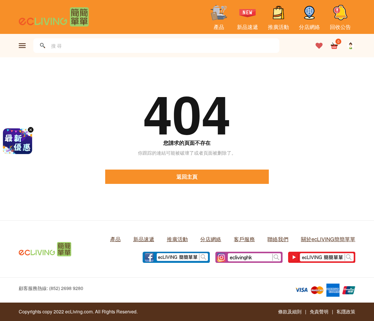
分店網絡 (309, 26)
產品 (219, 26)
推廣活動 (278, 26)
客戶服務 (244, 239)
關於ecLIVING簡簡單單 (328, 239)
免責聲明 (319, 311)
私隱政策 (346, 311)
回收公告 (340, 26)
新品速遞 (247, 26)
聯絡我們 (277, 239)
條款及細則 (290, 311)
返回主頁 (187, 176)
